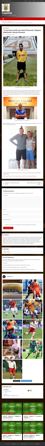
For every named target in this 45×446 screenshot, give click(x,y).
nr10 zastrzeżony (15, 176)
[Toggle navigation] (3, 19)
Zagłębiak (7, 13)
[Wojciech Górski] (32, 309)
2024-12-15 (5, 419)
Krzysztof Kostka (11, 34)
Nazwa (5, 209)
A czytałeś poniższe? (8, 401)
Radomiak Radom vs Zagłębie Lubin (11, 395)
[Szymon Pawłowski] (32, 329)
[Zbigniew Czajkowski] (32, 289)
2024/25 (4, 413)
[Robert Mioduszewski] (12, 349)
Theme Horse (23, 443)
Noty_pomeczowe (10, 413)
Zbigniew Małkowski (32, 176)
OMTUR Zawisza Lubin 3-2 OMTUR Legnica (33, 183)
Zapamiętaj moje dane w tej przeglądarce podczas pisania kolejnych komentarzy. (20, 224)
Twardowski (10, 419)
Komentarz (5, 195)
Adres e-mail (6, 214)
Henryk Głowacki (8, 176)
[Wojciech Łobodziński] (12, 309)
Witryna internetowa (7, 219)
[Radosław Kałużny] (32, 349)
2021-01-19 (5, 34)
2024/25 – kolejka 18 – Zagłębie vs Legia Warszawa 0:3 (12, 417)
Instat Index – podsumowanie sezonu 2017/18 (12, 183)
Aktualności (6, 28)
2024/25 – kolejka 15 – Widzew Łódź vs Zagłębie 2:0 (32, 436)
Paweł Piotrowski (25, 176)
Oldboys (20, 176)
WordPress (37, 443)
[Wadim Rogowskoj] (12, 329)
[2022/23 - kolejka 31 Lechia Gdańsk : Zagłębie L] (12, 289)
